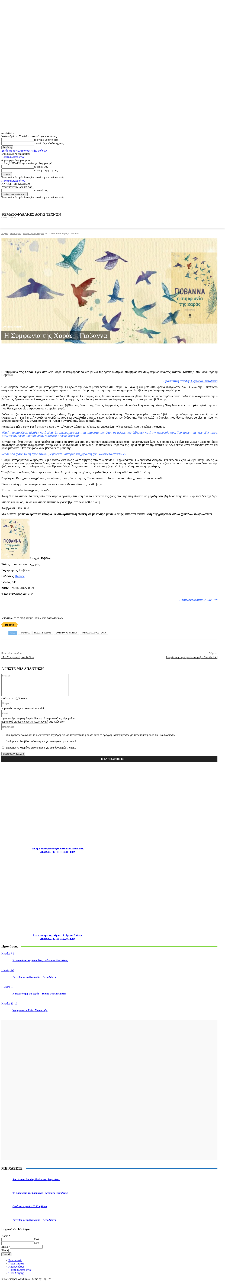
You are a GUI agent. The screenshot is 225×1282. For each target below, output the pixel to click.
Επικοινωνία (15, 1260)
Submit (6, 1254)
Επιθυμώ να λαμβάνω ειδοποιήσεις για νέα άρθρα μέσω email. (41, 747)
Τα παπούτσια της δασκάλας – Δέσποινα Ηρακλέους (40, 960)
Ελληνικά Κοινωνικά (66, 632)
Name (5, 1235)
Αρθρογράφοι (16, 1266)
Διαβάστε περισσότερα (57, 851)
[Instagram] (190, 203)
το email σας (41, 166)
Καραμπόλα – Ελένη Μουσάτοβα (29, 1010)
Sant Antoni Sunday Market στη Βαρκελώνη (36, 1179)
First (36, 1239)
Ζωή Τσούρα (215, 600)
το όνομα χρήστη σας (46, 139)
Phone (4, 1250)
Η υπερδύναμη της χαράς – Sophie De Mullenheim (39, 993)
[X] (205, 203)
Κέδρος (20, 576)
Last (36, 1242)
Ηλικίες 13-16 (9, 1003)
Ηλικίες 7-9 (7, 953)
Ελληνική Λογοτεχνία (33, 233)
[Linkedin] (198, 203)
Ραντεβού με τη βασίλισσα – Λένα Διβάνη (34, 977)
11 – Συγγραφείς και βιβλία (17, 657)
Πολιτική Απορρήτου (13, 156)
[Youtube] (213, 203)
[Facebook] (182, 203)
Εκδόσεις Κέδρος (42, 632)
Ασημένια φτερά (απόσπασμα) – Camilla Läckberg (195, 657)
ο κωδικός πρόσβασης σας (48, 143)
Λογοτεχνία (15, 233)
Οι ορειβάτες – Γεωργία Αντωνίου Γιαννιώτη (57, 848)
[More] (77, 358)
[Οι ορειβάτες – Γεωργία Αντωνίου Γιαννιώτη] (57, 806)
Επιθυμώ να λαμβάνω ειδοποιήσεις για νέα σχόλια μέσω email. (41, 741)
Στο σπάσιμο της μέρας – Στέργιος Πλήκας (58, 935)
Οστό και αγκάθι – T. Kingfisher (29, 1206)
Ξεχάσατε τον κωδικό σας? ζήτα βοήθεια (24, 150)
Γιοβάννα (25, 632)
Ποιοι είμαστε (16, 1263)
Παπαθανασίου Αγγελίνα (94, 632)
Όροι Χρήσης (16, 1272)
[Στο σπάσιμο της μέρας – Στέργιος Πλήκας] (57, 893)
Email (5, 1246)
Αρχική (4, 233)
